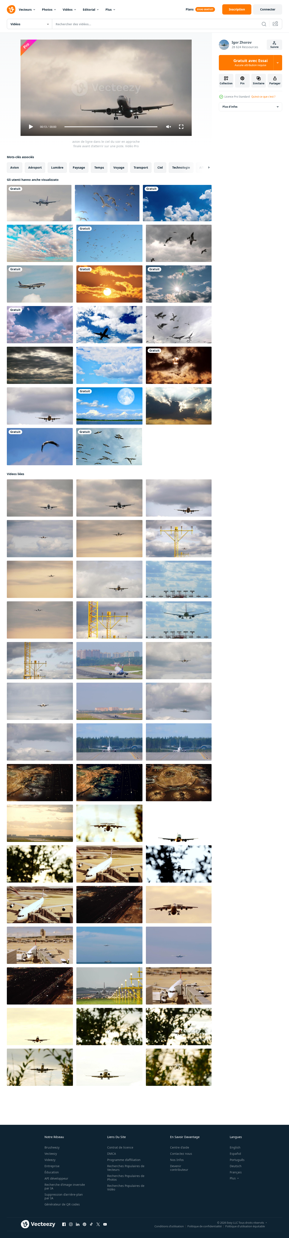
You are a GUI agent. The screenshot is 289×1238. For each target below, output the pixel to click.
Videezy (49, 1160)
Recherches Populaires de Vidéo (125, 1187)
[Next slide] (205, 167)
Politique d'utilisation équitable (245, 1226)
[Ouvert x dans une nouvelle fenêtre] (98, 1224)
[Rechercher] (264, 24)
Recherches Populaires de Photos (125, 1178)
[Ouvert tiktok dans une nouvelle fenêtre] (91, 1224)
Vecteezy (50, 1154)
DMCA (111, 1154)
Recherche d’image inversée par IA (64, 1186)
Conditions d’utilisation (169, 1226)
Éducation (51, 1172)
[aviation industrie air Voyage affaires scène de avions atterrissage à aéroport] (40, 782)
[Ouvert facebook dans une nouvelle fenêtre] (64, 1224)
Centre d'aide (179, 1147)
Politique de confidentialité (204, 1226)
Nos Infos (177, 1160)
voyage (118, 167)
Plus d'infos (229, 106)
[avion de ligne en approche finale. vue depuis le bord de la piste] (40, 620)
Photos (47, 9)
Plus (108, 9)
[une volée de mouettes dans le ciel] (107, 203)
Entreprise (51, 1166)
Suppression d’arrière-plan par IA (63, 1196)
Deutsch (236, 1166)
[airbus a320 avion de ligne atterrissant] (109, 660)
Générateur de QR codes (62, 1204)
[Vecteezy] (11, 9)
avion (14, 167)
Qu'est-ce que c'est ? (263, 96)
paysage (79, 167)
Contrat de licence (120, 1147)
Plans (190, 9)
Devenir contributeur (179, 1168)
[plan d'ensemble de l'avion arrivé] (109, 701)
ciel (160, 167)
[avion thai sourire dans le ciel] (39, 203)
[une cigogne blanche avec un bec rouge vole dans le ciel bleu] (40, 446)
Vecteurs (25, 9)
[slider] (110, 126)
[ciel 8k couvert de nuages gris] (40, 365)
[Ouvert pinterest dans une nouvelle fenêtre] (84, 1224)
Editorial (89, 9)
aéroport (35, 167)
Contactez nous (181, 1154)
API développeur (56, 1178)
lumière (57, 167)
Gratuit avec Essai (250, 62)
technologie (181, 167)
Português (237, 1160)
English (235, 1147)
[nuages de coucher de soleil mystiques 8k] (179, 406)
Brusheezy (51, 1147)
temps (99, 167)
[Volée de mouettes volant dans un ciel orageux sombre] (179, 243)
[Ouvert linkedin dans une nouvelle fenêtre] (77, 1224)
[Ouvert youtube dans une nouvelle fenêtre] (105, 1224)
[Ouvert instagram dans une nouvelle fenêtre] (71, 1224)
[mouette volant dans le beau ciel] (179, 324)
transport (141, 167)
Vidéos (68, 9)
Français (236, 1172)
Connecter (267, 9)
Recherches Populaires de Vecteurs (125, 1168)
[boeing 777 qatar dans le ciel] (40, 284)
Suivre (274, 47)
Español (235, 1154)
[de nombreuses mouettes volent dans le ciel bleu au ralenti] (109, 243)
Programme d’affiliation (124, 1160)
